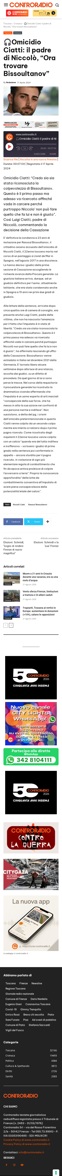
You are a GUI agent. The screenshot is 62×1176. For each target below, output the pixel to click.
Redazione (11, 82)
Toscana (7, 33)
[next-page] (11, 625)
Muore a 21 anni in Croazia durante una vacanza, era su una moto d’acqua (40, 577)
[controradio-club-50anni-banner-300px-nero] (31, 698)
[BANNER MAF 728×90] (31, 127)
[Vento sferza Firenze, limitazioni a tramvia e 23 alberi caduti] (11, 596)
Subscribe (39, 154)
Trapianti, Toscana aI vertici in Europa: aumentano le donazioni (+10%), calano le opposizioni (40, 611)
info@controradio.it (31, 1152)
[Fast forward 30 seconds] (31, 148)
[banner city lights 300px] (31, 744)
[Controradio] (31, 4)
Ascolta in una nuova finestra (38, 159)
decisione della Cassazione (26, 230)
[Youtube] (22, 1165)
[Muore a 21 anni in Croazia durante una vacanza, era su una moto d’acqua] (11, 578)
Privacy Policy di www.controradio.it (26, 1144)
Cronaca (17, 33)
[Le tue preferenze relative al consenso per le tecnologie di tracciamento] (56, 1172)
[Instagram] (14, 1165)
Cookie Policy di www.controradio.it (26, 1139)
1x (24, 148)
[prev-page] (5, 625)
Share (53, 154)
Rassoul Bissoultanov (37, 504)
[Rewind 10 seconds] (18, 148)
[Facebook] (6, 1165)
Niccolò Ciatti (19, 504)
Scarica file (10, 159)
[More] (47, 521)
